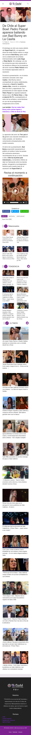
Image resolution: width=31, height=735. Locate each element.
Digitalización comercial (8, 720)
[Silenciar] (24, 202)
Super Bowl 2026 (6, 219)
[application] (15, 191)
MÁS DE (4, 216)
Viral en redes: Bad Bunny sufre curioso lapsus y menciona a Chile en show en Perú (14, 109)
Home (10, 732)
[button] (15, 191)
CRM (3, 717)
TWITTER (16, 211)
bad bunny (12, 216)
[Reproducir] (4, 202)
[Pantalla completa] (26, 202)
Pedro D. (7, 42)
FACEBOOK (7, 211)
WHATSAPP (25, 211)
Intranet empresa (6, 718)
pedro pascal (20, 216)
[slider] (14, 202)
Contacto (20, 732)
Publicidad (15, 732)
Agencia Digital (6, 722)
